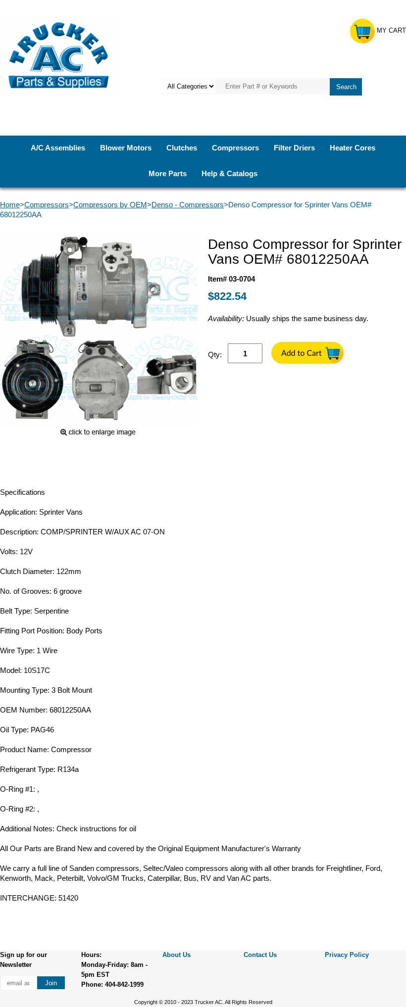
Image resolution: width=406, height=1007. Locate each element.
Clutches (181, 148)
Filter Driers (294, 148)
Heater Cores (352, 148)
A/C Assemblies (58, 148)
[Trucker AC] (59, 54)
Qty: (215, 354)
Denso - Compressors (188, 204)
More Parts (168, 173)
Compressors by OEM (110, 204)
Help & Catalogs (229, 173)
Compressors (235, 148)
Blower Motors (126, 148)
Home (10, 204)
